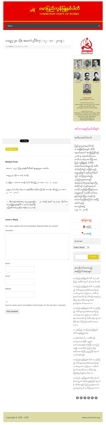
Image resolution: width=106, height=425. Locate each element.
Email (8, 276)
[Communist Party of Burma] (53, 15)
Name (8, 263)
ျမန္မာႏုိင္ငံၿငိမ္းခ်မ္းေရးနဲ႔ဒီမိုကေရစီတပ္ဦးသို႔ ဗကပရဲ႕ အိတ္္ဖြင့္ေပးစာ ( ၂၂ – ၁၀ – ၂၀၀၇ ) (36, 191)
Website (8, 288)
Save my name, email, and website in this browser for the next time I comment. (35, 305)
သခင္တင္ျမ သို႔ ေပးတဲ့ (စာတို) (17, 175)
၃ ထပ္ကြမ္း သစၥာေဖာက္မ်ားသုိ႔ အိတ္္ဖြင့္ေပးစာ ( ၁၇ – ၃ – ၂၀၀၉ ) (32, 182)
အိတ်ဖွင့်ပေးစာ (11, 149)
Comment (9, 230)
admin (11, 46)
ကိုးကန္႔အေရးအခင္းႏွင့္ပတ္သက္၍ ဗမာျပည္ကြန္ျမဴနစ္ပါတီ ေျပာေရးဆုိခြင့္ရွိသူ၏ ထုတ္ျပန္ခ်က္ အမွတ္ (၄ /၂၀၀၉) (21, 204)
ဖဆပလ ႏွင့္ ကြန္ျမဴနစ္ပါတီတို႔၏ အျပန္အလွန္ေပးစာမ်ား (27, 168)
